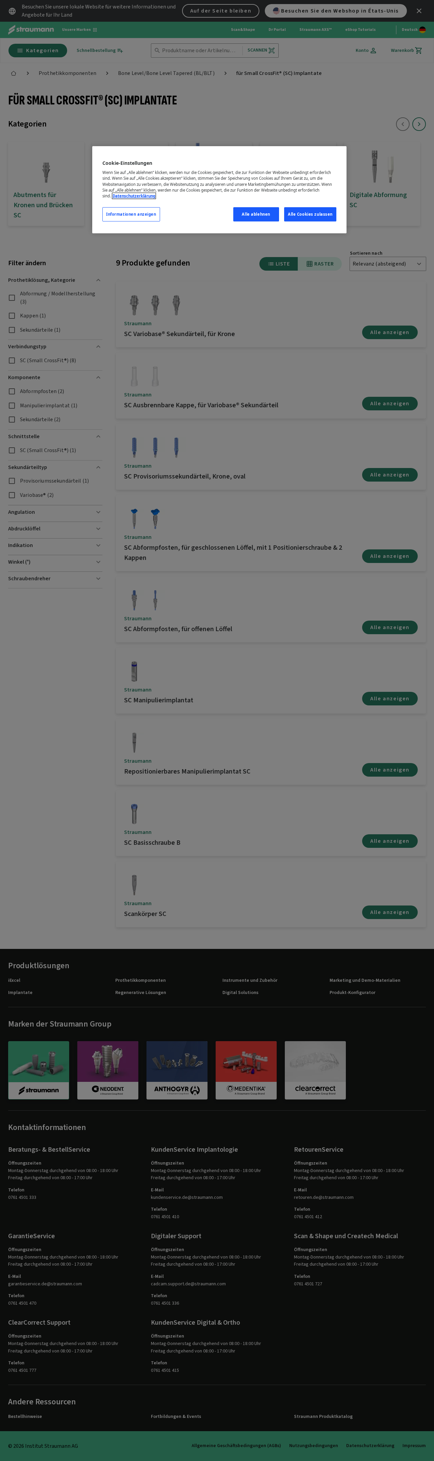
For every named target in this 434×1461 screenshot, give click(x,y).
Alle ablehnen (256, 214)
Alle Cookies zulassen (310, 214)
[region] (219, 189)
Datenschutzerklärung (134, 195)
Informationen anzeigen (131, 214)
